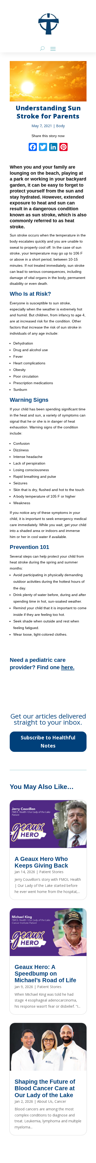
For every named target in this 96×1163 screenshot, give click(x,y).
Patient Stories (51, 871)
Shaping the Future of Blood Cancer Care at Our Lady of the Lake (45, 1088)
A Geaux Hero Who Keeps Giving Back (41, 862)
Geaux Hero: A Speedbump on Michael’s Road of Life (45, 974)
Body (60, 125)
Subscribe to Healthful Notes (48, 741)
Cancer (60, 1101)
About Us (44, 1101)
